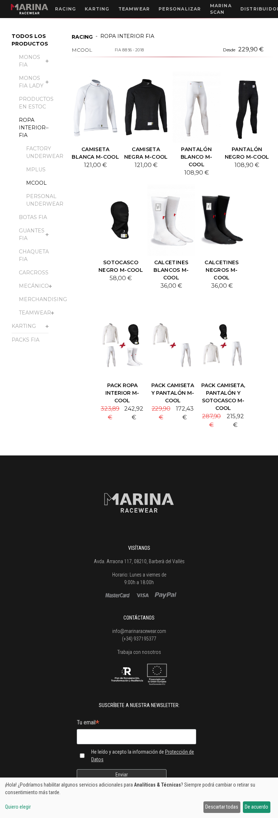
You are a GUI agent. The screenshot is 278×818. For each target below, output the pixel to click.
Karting (24, 326)
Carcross (34, 272)
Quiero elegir (18, 807)
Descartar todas (221, 807)
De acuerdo (256, 807)
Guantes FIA (32, 234)
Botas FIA (33, 217)
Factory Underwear (44, 152)
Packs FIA (25, 340)
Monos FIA (29, 61)
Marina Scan (221, 9)
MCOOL (36, 183)
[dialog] (139, 798)
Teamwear (35, 312)
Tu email (88, 723)
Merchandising (43, 299)
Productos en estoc (36, 103)
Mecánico (34, 286)
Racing (82, 37)
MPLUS (36, 169)
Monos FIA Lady (31, 82)
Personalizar (180, 9)
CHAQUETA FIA (34, 255)
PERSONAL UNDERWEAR (44, 200)
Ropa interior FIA (32, 127)
